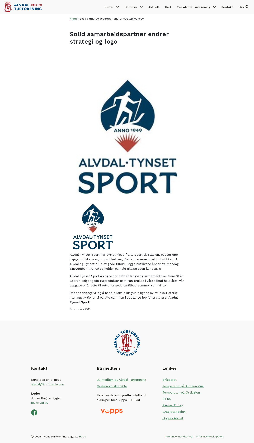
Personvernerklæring (178, 436)
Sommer (131, 7)
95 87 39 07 (40, 403)
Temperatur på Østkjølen (181, 392)
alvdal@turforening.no (47, 384)
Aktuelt (153, 7)
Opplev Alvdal (172, 418)
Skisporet (169, 379)
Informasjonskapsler (209, 436)
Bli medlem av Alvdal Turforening (121, 379)
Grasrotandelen (174, 411)
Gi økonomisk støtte (112, 386)
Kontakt (227, 7)
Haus (82, 436)
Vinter (109, 7)
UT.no (166, 399)
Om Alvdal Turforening (193, 7)
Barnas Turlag (172, 405)
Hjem (73, 18)
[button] (243, 7)
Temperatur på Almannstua (183, 386)
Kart (168, 7)
